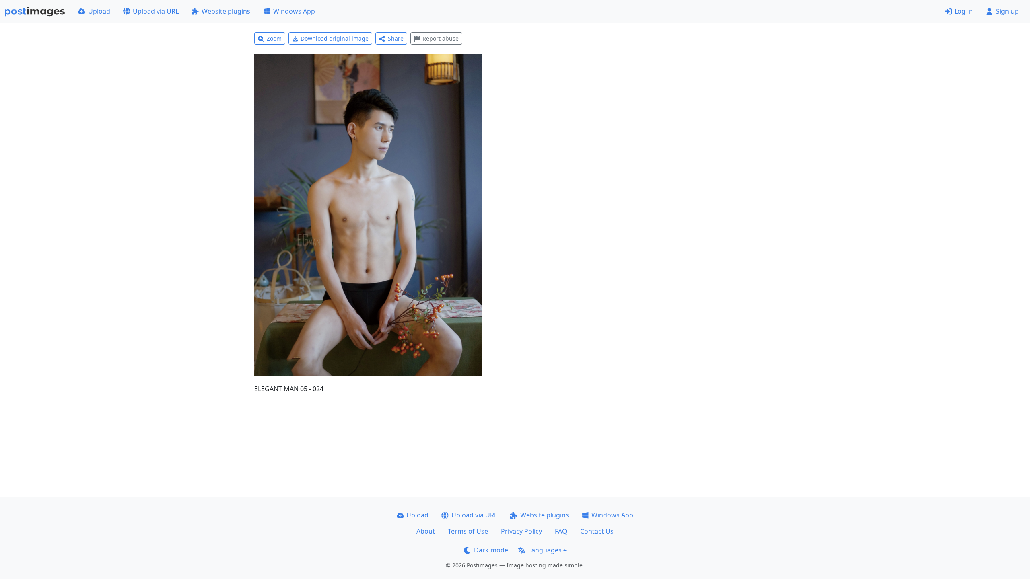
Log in (963, 11)
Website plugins (226, 11)
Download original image (335, 38)
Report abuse (440, 38)
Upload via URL (156, 11)
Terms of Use (468, 531)
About (425, 531)
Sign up (1007, 11)
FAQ (561, 531)
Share (396, 38)
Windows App (294, 11)
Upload (99, 11)
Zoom (274, 38)
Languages (545, 550)
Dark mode (491, 550)
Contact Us (597, 531)
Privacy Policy (521, 531)
